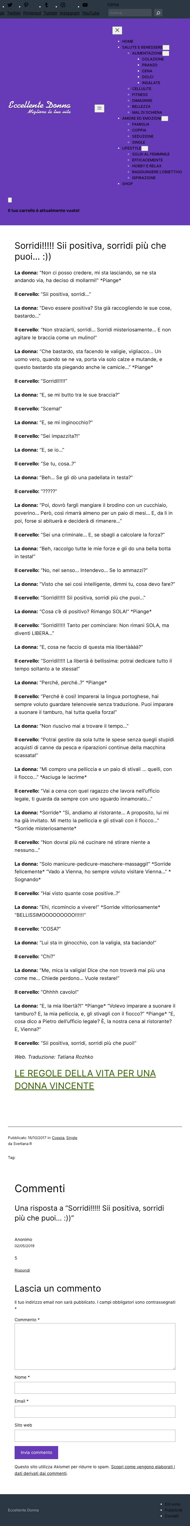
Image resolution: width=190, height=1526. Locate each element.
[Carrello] (10, 200)
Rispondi (22, 1270)
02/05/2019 (24, 1245)
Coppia (58, 1137)
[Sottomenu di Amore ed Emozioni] (164, 118)
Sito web (23, 1425)
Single (71, 1137)
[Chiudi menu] (117, 30)
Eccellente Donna (23, 1510)
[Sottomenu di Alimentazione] (165, 53)
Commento (27, 1319)
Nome (22, 1377)
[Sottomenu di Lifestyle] (144, 148)
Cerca (113, 4)
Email (22, 1401)
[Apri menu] (99, 108)
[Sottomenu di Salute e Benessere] (166, 47)
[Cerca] (158, 12)
